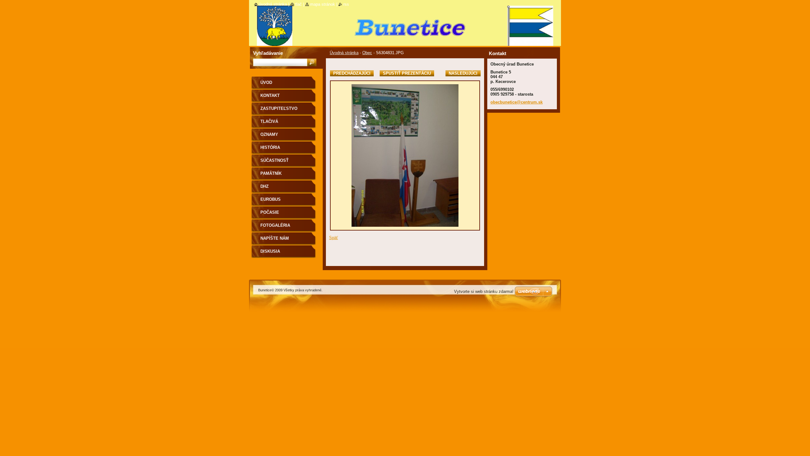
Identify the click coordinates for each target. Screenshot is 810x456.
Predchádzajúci (352, 73)
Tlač (298, 4)
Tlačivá (269, 121)
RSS (346, 4)
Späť (333, 237)
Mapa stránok (322, 4)
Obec (367, 52)
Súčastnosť (274, 160)
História (270, 147)
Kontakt (270, 95)
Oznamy (269, 134)
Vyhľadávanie (268, 53)
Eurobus (270, 199)
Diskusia (270, 251)
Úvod (266, 82)
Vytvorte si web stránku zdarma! (484, 291)
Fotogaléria (275, 225)
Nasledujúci (463, 73)
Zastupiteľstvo (278, 108)
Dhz (264, 186)
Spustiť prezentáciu (407, 73)
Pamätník (271, 173)
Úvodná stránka (344, 52)
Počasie (269, 212)
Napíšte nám (274, 238)
